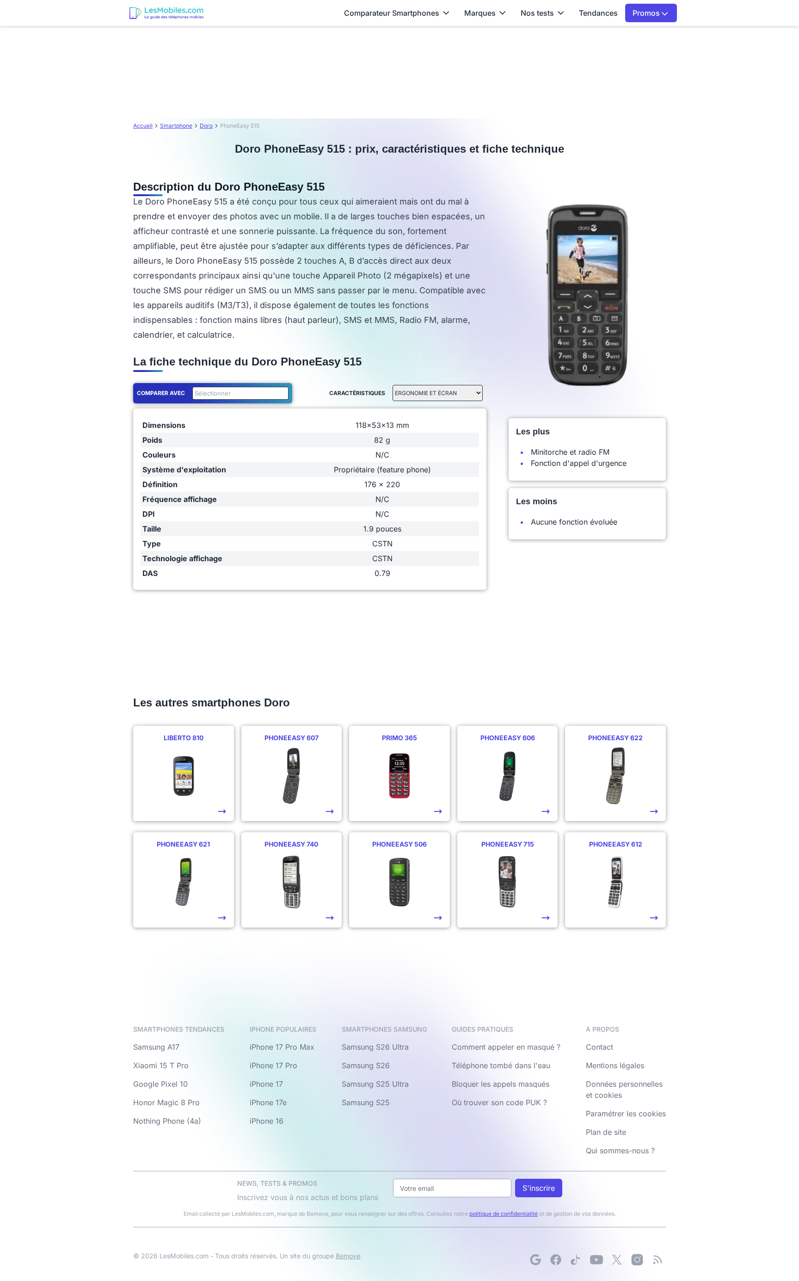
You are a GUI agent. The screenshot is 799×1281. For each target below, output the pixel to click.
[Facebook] (555, 1259)
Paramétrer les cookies (626, 1113)
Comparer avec (161, 393)
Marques (480, 13)
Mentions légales (615, 1065)
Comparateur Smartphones (391, 13)
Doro (206, 125)
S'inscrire (538, 1188)
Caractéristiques (357, 393)
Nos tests (537, 13)
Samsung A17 (156, 1047)
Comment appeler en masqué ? (506, 1047)
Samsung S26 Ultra (375, 1047)
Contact (599, 1047)
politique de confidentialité (503, 1213)
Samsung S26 (366, 1065)
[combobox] (239, 393)
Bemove (348, 1256)
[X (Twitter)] (616, 1259)
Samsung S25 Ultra (375, 1084)
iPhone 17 (266, 1084)
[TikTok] (576, 1259)
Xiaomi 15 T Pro (161, 1065)
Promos (647, 13)
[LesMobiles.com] (166, 12)
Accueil (143, 125)
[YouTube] (596, 1259)
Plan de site (606, 1132)
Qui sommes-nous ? (620, 1150)
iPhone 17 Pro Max (282, 1047)
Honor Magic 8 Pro (166, 1102)
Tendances (598, 13)
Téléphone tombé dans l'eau (501, 1065)
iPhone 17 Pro (273, 1065)
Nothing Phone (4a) (167, 1121)
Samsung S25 (366, 1102)
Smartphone (176, 125)
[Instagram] (637, 1259)
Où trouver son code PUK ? (499, 1102)
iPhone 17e (268, 1102)
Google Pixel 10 (160, 1084)
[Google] (535, 1259)
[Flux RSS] (657, 1259)
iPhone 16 (266, 1121)
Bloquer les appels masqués (500, 1084)
